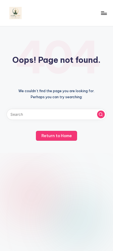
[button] (101, 114)
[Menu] (103, 13)
